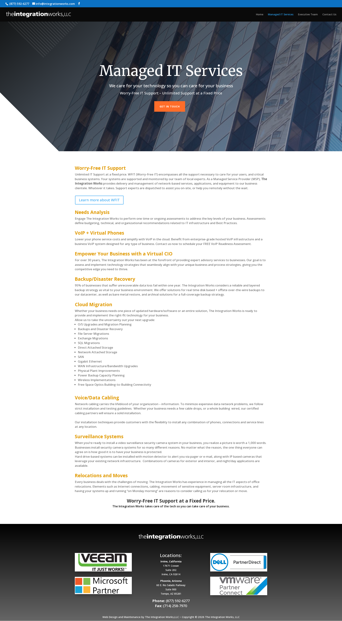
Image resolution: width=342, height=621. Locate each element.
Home (259, 14)
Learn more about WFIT (99, 200)
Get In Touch (170, 106)
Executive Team (308, 14)
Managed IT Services (280, 14)
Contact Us (329, 14)
